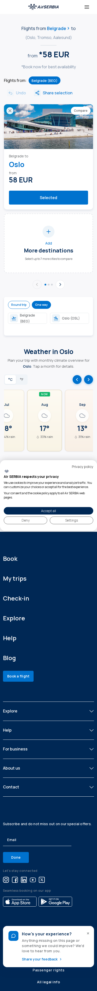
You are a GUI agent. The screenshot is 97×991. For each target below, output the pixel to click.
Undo (21, 93)
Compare (81, 110)
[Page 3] (52, 284)
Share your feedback (39, 959)
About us (11, 768)
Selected (48, 197)
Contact (11, 787)
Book (10, 558)
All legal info (48, 982)
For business (15, 749)
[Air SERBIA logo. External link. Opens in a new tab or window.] (6, 471)
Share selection (57, 93)
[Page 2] (48, 284)
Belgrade (56, 28)
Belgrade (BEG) (44, 80)
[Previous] (37, 284)
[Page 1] (45, 284)
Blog (9, 658)
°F (21, 379)
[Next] (60, 284)
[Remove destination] (9, 110)
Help (9, 638)
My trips (15, 578)
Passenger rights (48, 970)
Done (16, 857)
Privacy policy (82, 466)
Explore (14, 618)
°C (10, 379)
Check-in (16, 598)
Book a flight (18, 676)
